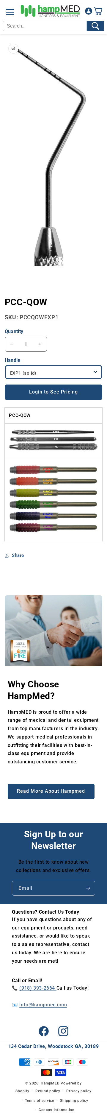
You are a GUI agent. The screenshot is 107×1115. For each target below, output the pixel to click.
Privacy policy (78, 1091)
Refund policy (47, 1091)
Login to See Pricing (53, 392)
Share (18, 555)
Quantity (14, 331)
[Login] (88, 12)
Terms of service (39, 1101)
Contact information (57, 1110)
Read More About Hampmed (51, 791)
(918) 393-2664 (37, 988)
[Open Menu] (10, 12)
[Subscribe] (88, 888)
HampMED (50, 1083)
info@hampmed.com (43, 1005)
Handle (13, 360)
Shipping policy (74, 1101)
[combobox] (45, 26)
